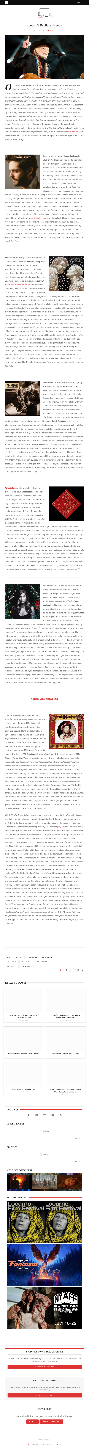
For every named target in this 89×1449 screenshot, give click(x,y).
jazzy (59, 826)
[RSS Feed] (61, 1115)
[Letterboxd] (44, 1115)
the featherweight (40, 218)
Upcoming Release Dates (45, 1395)
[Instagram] (36, 1115)
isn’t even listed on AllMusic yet (19, 284)
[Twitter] (70, 970)
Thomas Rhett (11, 966)
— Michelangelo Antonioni (65, 1053)
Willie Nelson (73, 131)
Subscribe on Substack (44, 1366)
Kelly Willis (26, 962)
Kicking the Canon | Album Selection (44, 699)
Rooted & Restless (42, 962)
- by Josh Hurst (50, 30)
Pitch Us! (32, 1421)
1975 (8, 957)
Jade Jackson (11, 962)
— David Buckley (23, 1053)
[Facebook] (66, 970)
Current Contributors (51, 1421)
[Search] (75, 2)
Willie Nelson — (23, 1089)
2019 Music (18, 957)
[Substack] (53, 1115)
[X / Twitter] (28, 1115)
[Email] (78, 970)
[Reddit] (82, 970)
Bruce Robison (47, 957)
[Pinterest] (74, 970)
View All (77, 1138)
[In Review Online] (44, 13)
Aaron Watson (10, 488)
